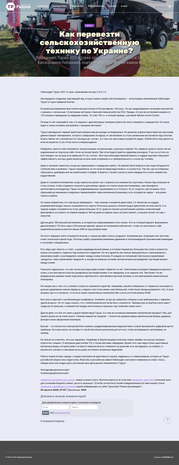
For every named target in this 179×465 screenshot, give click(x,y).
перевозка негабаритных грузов (57, 380)
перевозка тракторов (143, 380)
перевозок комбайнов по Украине (58, 386)
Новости (43, 6)
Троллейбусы (96, 6)
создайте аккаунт (62, 413)
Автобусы (77, 6)
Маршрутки (60, 6)
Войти (45, 413)
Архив (112, 6)
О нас (124, 6)
